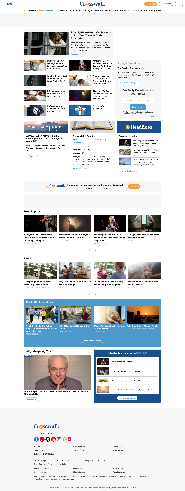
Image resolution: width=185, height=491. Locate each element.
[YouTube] (53, 439)
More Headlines (128, 171)
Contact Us (117, 446)
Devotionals (74, 10)
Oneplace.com (119, 472)
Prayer (123, 10)
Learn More (134, 186)
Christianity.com (40, 472)
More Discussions (127, 398)
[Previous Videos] (89, 250)
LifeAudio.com (79, 472)
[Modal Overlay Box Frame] (138, 103)
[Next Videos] (96, 250)
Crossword (62, 10)
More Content (92, 341)
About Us (37, 446)
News (107, 10)
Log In (178, 4)
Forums (50, 10)
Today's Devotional (129, 63)
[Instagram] (59, 439)
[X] (47, 439)
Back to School (135, 10)
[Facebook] (36, 439)
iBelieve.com (118, 468)
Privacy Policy (39, 450)
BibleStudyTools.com (42, 468)
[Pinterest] (42, 439)
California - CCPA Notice (44, 454)
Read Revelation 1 (80, 168)
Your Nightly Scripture (92, 10)
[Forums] (64, 439)
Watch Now (31, 400)
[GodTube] (70, 439)
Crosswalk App (79, 446)
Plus (41, 10)
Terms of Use (78, 450)
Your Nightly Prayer (153, 10)
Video (115, 10)
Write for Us (118, 450)
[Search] (9, 4)
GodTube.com (79, 468)
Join (150, 4)
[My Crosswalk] (166, 4)
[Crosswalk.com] (92, 4)
